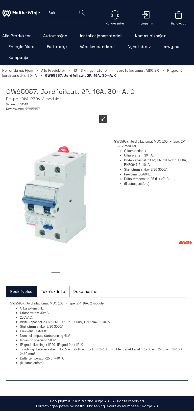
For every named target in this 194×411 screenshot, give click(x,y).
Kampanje (18, 57)
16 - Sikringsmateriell (90, 70)
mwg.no (172, 46)
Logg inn (147, 15)
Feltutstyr (57, 46)
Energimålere (21, 46)
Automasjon (55, 35)
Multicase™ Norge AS (140, 406)
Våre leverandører (97, 46)
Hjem (29, 70)
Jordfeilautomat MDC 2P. (137, 70)
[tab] (21, 291)
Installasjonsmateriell (101, 35)
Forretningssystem (52, 406)
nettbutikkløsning (90, 406)
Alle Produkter (16, 35)
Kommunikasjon (150, 35)
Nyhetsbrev (139, 46)
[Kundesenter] (115, 15)
